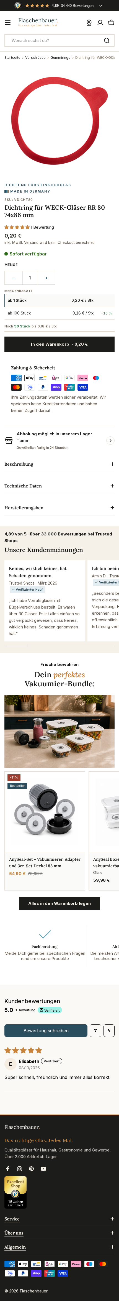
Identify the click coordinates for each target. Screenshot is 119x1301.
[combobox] (59, 40)
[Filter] (95, 1030)
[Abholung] (89, 22)
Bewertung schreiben (46, 1030)
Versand (31, 242)
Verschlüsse (35, 57)
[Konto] (100, 22)
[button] (17, 227)
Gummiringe (60, 57)
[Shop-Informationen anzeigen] (110, 440)
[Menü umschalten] (7, 22)
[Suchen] (107, 40)
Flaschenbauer (33, 1291)
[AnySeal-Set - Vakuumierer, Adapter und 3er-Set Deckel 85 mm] (45, 812)
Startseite (12, 57)
